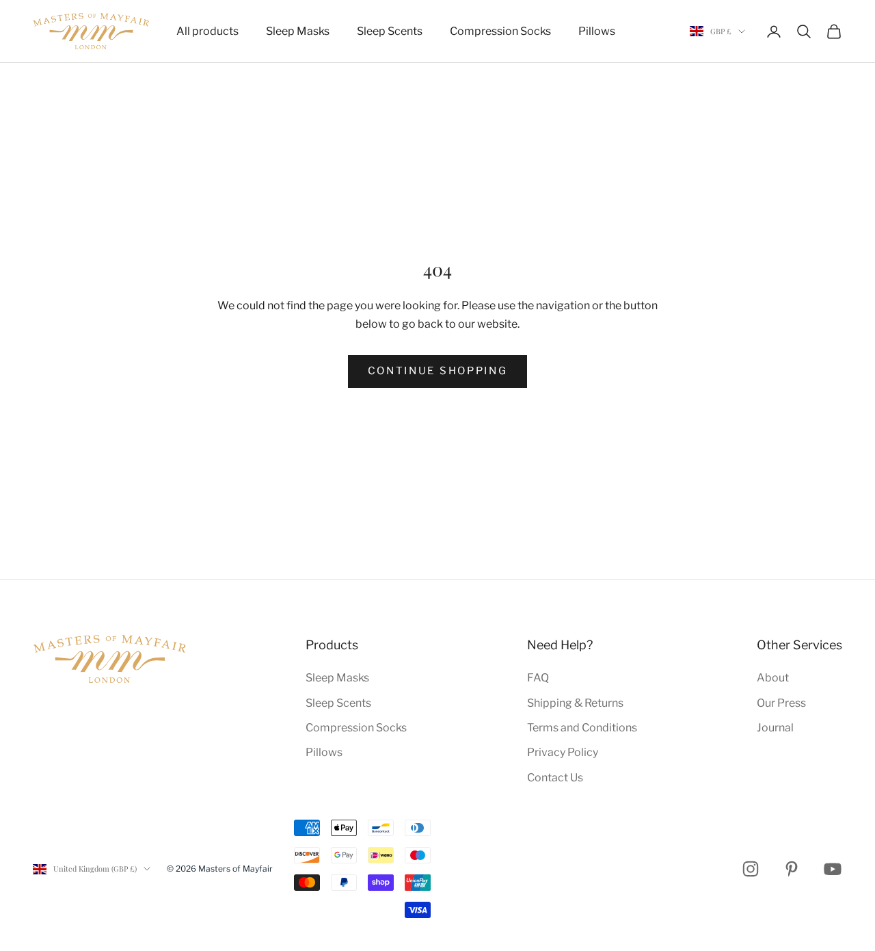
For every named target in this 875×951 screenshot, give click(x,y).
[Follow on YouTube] (832, 868)
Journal (775, 727)
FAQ (538, 677)
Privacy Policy (562, 752)
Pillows (596, 31)
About (773, 677)
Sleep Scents (389, 31)
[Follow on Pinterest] (791, 868)
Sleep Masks (297, 31)
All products (207, 31)
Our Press (781, 702)
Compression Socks (500, 31)
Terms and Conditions (582, 727)
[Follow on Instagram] (750, 868)
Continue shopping (438, 371)
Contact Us (555, 777)
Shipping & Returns (575, 702)
